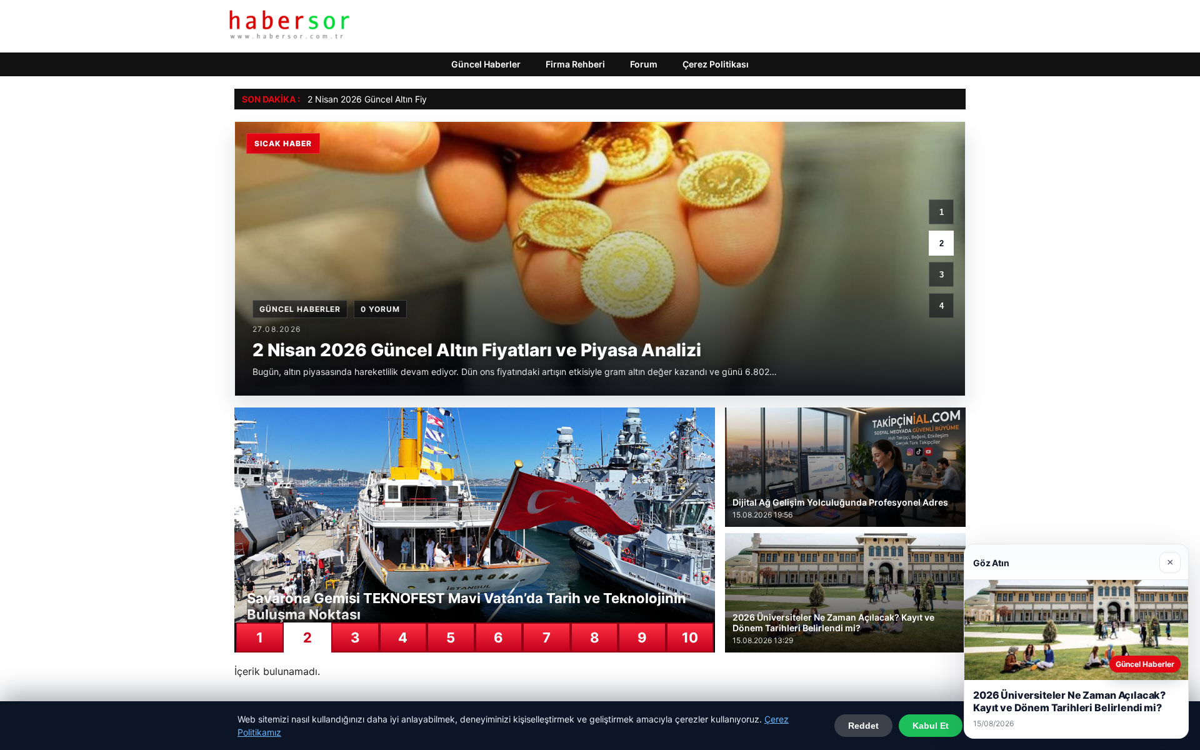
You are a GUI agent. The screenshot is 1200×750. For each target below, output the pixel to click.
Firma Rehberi (575, 64)
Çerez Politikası (715, 64)
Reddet (863, 726)
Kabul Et (930, 726)
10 (690, 637)
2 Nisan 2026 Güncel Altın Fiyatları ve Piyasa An (405, 99)
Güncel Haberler (486, 64)
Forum (644, 64)
